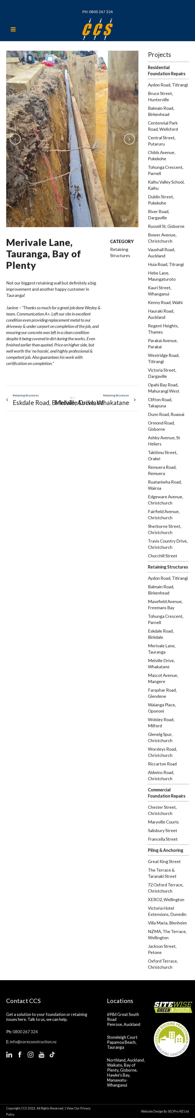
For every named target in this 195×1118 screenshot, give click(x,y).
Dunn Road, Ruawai (166, 414)
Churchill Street (162, 555)
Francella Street (163, 839)
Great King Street (164, 861)
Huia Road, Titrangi (166, 264)
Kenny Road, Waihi (165, 302)
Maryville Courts (163, 821)
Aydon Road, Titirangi (168, 84)
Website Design (152, 1111)
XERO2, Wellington (166, 899)
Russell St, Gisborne (166, 226)
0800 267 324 (101, 12)
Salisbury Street (162, 830)
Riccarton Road (162, 763)
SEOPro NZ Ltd (178, 1111)
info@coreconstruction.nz (33, 1041)
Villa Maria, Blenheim (167, 922)
